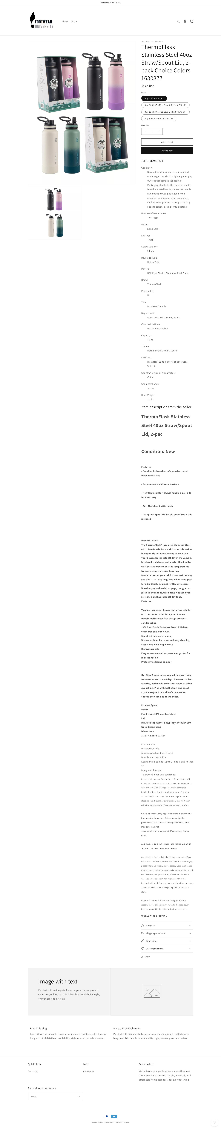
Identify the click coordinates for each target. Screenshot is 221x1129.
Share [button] (147, 956)
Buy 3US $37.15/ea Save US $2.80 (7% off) (165, 111)
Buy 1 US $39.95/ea (154, 98)
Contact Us (33, 1071)
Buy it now (167, 150)
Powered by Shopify (122, 1122)
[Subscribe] (78, 1096)
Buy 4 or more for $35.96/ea (158, 118)
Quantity (145, 125)
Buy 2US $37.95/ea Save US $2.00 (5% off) (165, 105)
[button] (178, 21)
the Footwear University (106, 1122)
